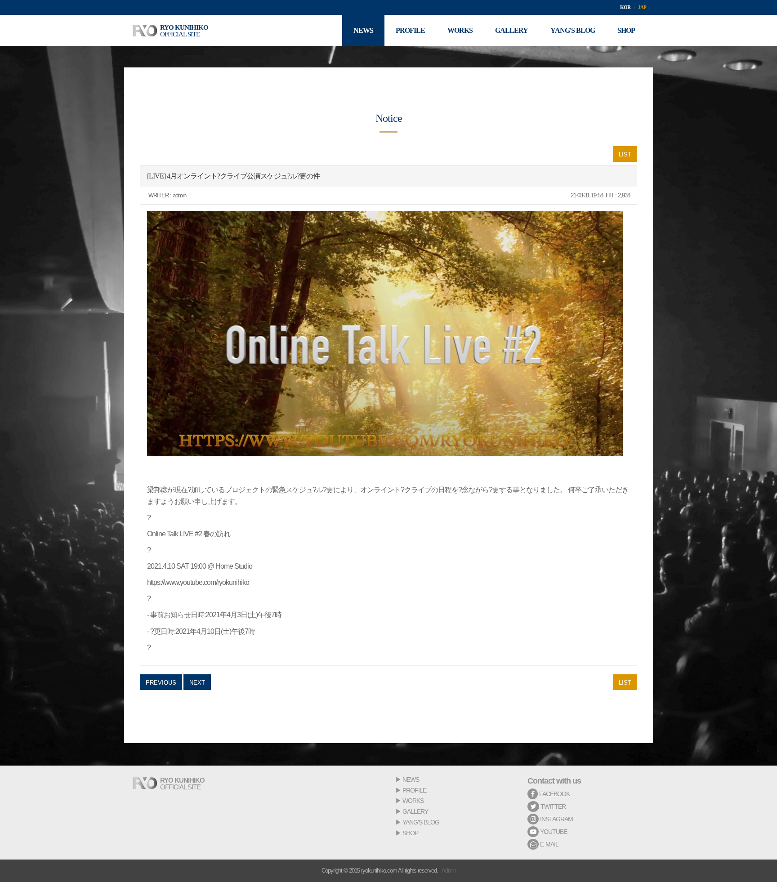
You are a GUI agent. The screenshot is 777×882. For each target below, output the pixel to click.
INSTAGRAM (556, 819)
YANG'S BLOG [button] (572, 30)
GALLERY (415, 811)
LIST (625, 154)
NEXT (197, 682)
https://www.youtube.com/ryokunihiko (198, 582)
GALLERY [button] (511, 30)
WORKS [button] (460, 30)
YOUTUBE (553, 831)
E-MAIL (548, 844)
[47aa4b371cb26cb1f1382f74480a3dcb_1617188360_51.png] (385, 333)
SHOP (410, 833)
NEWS (410, 779)
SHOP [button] (626, 30)
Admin (449, 870)
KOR (625, 7)
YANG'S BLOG (420, 822)
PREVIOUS (161, 682)
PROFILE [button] (410, 30)
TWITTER (552, 806)
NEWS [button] (363, 30)
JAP (642, 7)
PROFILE (414, 790)
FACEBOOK (554, 793)
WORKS (413, 800)
